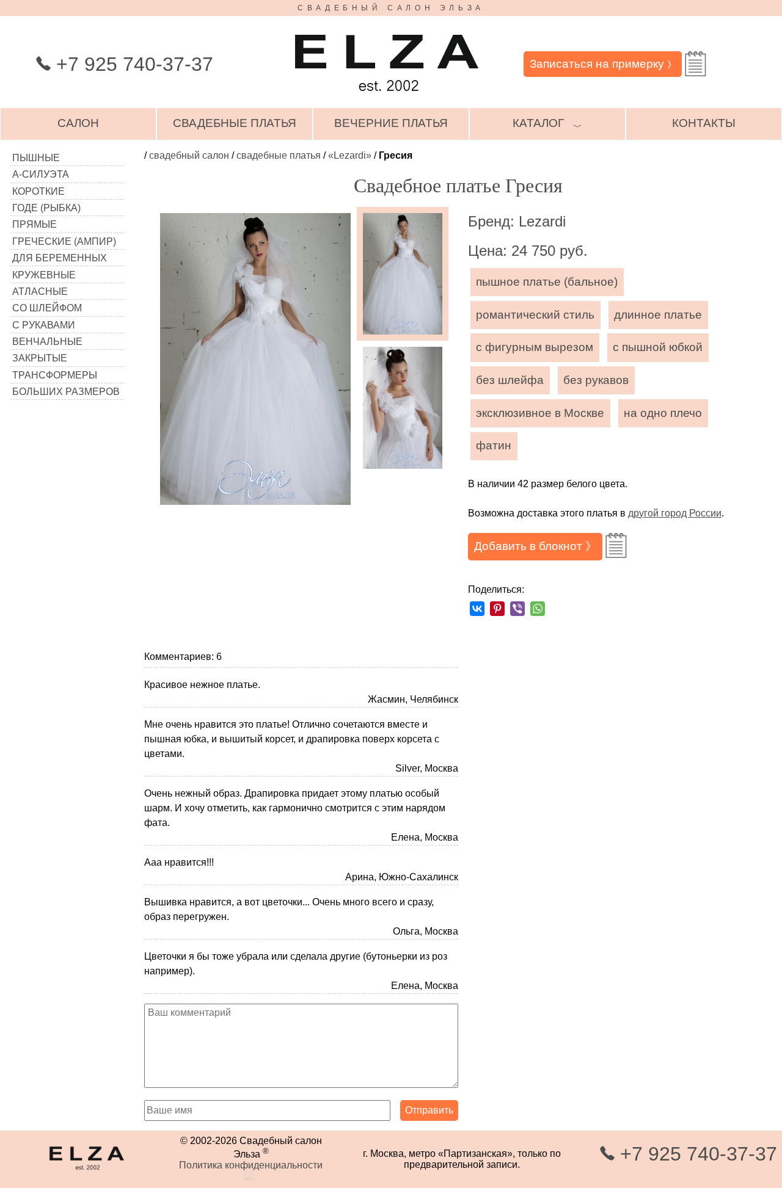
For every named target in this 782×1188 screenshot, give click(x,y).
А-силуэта (40, 174)
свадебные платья (234, 123)
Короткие (38, 191)
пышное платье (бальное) (547, 281)
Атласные (40, 291)
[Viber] (517, 608)
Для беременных (59, 258)
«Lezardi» (349, 155)
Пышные (36, 158)
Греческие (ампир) (64, 241)
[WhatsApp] (537, 608)
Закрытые (39, 358)
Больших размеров (66, 391)
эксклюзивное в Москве (540, 413)
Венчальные (47, 341)
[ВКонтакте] (477, 608)
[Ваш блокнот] (695, 63)
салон (78, 123)
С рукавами (43, 325)
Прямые (34, 224)
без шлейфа (510, 380)
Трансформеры (54, 375)
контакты (704, 123)
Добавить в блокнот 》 (535, 546)
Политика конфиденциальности (251, 1165)
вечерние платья (391, 123)
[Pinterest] (497, 608)
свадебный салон (189, 155)
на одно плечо (663, 413)
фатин (493, 445)
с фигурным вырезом (534, 347)
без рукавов (596, 380)
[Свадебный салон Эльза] (387, 97)
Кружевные (44, 275)
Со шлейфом (47, 308)
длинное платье (658, 314)
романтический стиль (535, 314)
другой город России (675, 513)
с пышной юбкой (658, 347)
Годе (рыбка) (46, 208)
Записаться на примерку (603, 63)
